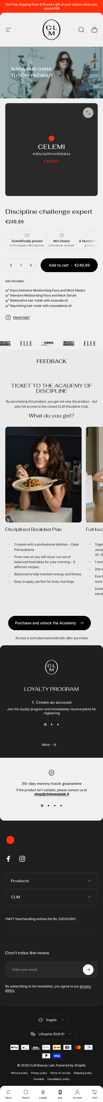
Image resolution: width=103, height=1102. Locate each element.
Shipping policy (83, 1072)
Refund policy (19, 1072)
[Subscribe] (88, 969)
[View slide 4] (61, 805)
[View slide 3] (58, 724)
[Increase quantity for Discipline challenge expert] (30, 265)
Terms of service (60, 1072)
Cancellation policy (58, 1079)
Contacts (39, 1079)
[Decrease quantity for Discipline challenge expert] (11, 265)
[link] (43, 474)
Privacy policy (39, 1072)
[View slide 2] (51, 724)
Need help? (21, 317)
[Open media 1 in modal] (88, 112)
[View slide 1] (45, 724)
